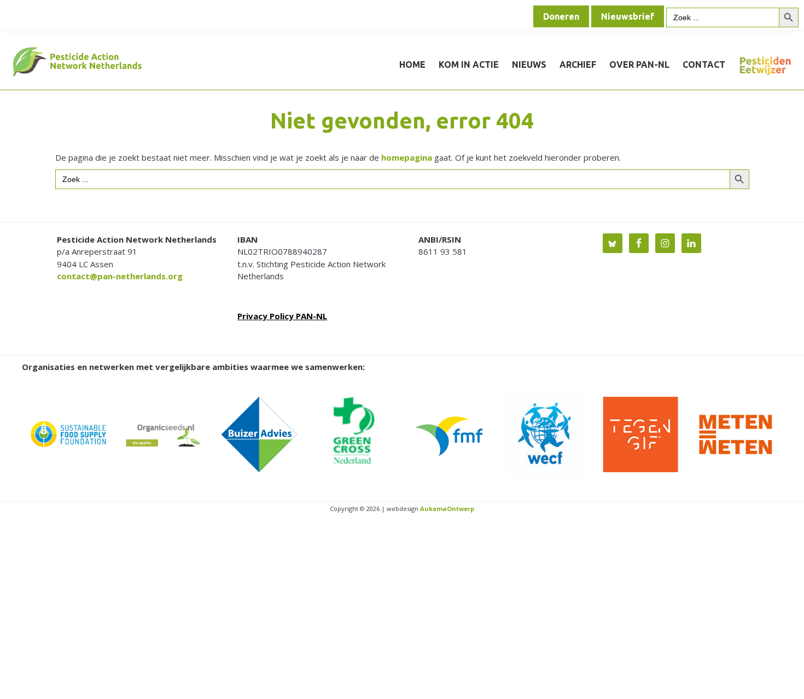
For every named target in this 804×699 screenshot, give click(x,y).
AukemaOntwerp (446, 508)
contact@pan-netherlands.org (120, 276)
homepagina (406, 157)
